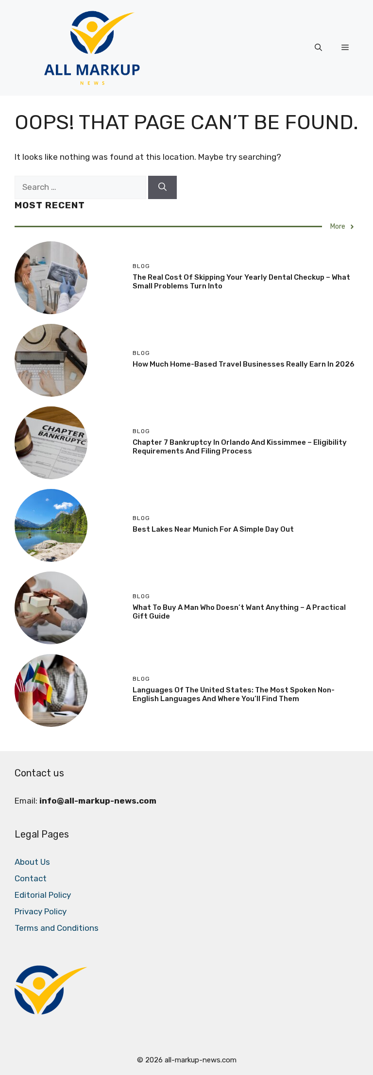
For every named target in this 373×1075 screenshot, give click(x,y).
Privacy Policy (41, 911)
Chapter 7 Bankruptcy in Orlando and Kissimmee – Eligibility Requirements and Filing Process (240, 446)
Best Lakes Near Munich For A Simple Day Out (213, 529)
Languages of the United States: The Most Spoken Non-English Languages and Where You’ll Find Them (234, 694)
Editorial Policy (43, 895)
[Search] (162, 187)
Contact (31, 878)
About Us (32, 862)
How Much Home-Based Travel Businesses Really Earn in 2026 (244, 364)
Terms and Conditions (57, 928)
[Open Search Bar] (318, 47)
